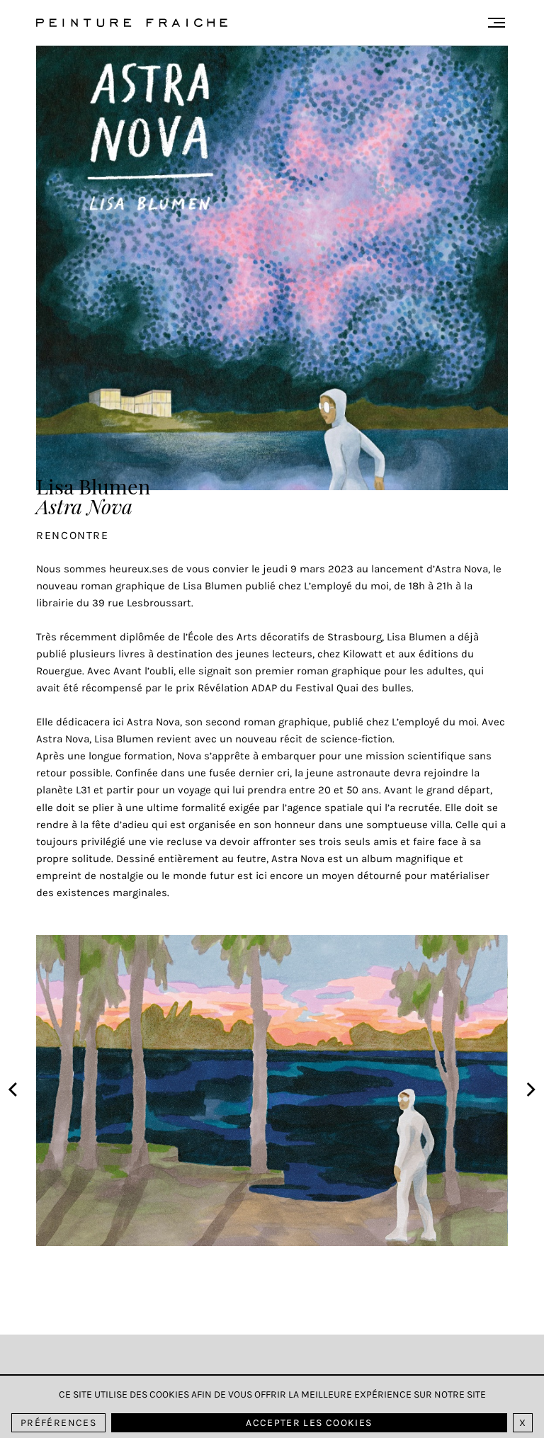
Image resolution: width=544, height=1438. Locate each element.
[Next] (530, 1090)
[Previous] (14, 1090)
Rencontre (72, 535)
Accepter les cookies (309, 1422)
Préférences (58, 1422)
